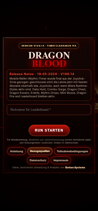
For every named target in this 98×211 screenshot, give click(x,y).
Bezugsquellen (40, 151)
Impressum (61, 160)
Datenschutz (38, 160)
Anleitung (16, 151)
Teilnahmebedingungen (72, 151)
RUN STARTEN (49, 130)
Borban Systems (75, 167)
